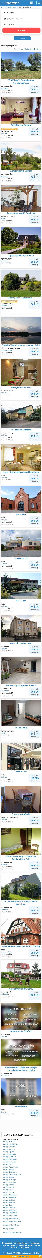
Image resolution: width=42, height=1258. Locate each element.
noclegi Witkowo (9, 1147)
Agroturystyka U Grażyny (21, 989)
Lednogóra (5, 909)
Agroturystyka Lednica (21, 171)
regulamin (35, 1243)
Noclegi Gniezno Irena (21, 387)
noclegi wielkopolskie (11, 1225)
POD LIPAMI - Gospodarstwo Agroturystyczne (21, 81)
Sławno (3, 261)
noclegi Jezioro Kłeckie (11, 1219)
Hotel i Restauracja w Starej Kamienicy (21, 472)
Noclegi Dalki (21, 727)
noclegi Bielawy (8, 1187)
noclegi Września (9, 1154)
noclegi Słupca (8, 1177)
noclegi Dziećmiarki (10, 1213)
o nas (30, 1245)
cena (21, 49)
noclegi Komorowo (10, 1215)
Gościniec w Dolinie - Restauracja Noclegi (21, 946)
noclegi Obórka (8, 1192)
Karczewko (5, 1075)
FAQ (4, 1245)
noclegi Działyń (8, 1185)
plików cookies (23, 1256)
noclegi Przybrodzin (10, 1167)
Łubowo (4, 564)
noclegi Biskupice (9, 1197)
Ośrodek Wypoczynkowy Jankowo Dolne (21, 345)
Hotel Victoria (21, 558)
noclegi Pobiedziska (10, 1144)
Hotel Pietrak (21, 1106)
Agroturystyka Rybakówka (21, 255)
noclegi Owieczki (9, 1207)
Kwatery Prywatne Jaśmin (21, 643)
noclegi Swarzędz (9, 1162)
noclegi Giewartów (10, 1172)
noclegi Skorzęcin (9, 1157)
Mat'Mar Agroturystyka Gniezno (21, 685)
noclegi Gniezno (9, 1141)
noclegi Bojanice (9, 1202)
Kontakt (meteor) (21, 1243)
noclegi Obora (8, 1205)
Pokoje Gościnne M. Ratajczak (21, 213)
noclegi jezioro (8, 1229)
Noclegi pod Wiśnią (21, 814)
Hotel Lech (21, 600)
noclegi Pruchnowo (10, 1195)
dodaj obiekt (24, 1247)
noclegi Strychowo (9, 1210)
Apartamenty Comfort (21, 1031)
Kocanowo (5, 864)
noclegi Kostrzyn (9, 1149)
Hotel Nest (21, 514)
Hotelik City (21, 771)
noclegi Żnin (7, 1164)
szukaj (22, 30)
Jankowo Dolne (6, 350)
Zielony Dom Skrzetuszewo (21, 298)
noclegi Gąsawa (9, 1152)
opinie (38, 49)
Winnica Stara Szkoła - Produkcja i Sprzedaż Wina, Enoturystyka (21, 1069)
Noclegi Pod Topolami (21, 429)
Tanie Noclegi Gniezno (21, 125)
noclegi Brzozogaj (9, 1180)
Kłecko (3, 218)
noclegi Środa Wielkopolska (13, 1174)
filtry (23, 38)
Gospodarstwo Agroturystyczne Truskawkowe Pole (21, 857)
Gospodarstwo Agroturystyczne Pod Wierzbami (21, 902)
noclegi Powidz (8, 1169)
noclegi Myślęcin (9, 1200)
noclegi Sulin (8, 1190)
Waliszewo (5, 88)
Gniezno (4, 133)
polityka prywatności (17, 1245)
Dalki (3, 733)
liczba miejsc (29, 49)
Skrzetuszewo (6, 306)
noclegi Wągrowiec (10, 1159)
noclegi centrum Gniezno (12, 1232)
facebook (7, 1243)
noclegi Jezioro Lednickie (12, 1221)
